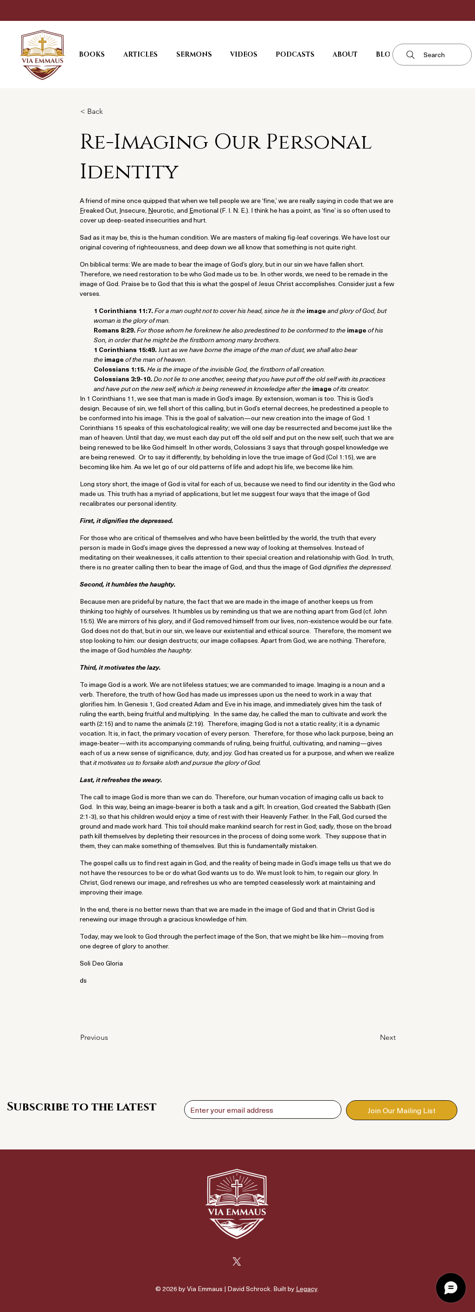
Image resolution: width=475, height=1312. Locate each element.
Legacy (306, 1288)
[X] (237, 1261)
